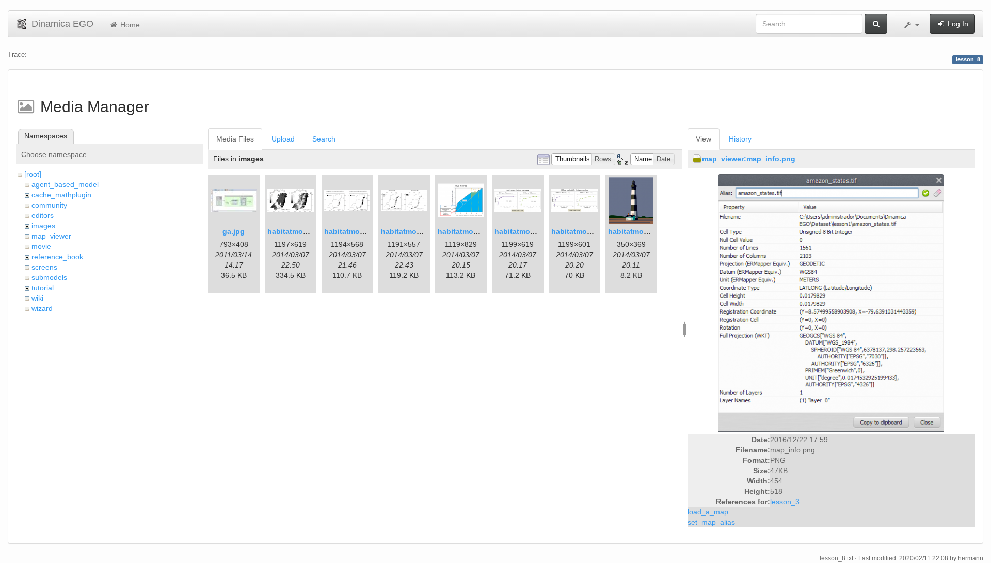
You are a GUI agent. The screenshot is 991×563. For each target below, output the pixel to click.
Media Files (235, 139)
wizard (42, 308)
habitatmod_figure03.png (482, 231)
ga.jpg (233, 231)
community (49, 205)
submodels (49, 277)
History (740, 139)
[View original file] (831, 302)
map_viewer (51, 236)
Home (129, 25)
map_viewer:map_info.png (748, 158)
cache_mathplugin (61, 195)
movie (41, 246)
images (43, 226)
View (703, 139)
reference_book (57, 257)
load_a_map (708, 512)
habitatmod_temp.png (647, 231)
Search (323, 139)
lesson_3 (785, 501)
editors (42, 215)
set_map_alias (711, 522)
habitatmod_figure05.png (596, 231)
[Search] (876, 24)
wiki (37, 298)
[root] (32, 174)
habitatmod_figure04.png (539, 231)
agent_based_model (65, 184)
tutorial (42, 288)
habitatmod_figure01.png (312, 231)
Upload (283, 139)
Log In (957, 24)
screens (44, 267)
